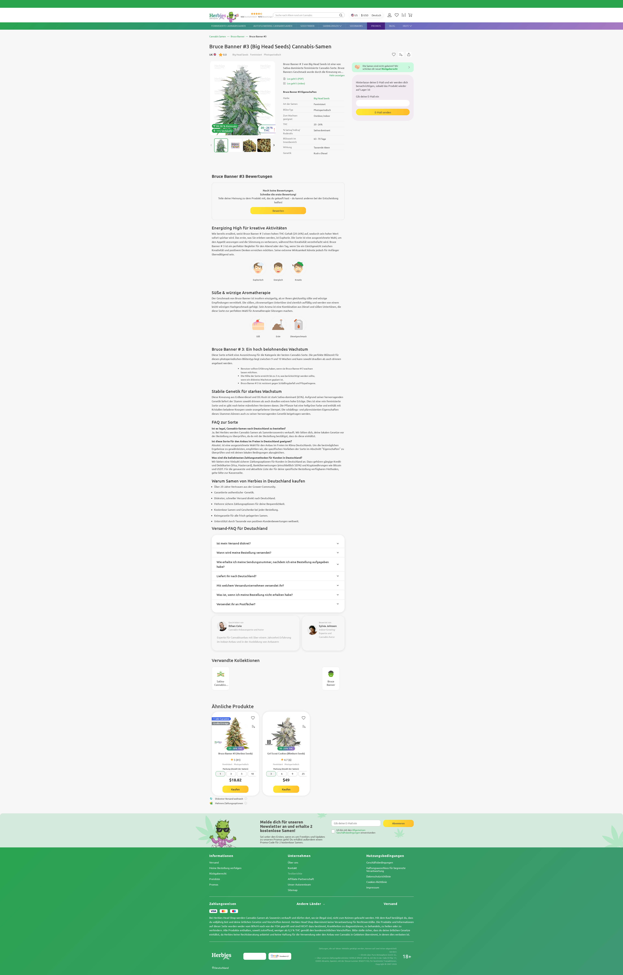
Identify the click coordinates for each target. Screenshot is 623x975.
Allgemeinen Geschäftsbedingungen (350, 831)
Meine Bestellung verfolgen (225, 867)
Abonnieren (398, 823)
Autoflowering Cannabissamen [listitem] (272, 25)
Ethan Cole (235, 626)
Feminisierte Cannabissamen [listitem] (228, 25)
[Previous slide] (211, 145)
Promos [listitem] (376, 25)
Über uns (293, 862)
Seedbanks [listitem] (356, 25)
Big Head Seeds (322, 98)
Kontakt (292, 867)
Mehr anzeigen (337, 75)
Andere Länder (309, 904)
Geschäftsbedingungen (379, 862)
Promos (213, 884)
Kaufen (235, 789)
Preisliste (214, 878)
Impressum (372, 887)
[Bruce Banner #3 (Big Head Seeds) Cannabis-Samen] (242, 98)
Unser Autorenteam (299, 884)
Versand (214, 862)
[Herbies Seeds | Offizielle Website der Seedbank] (224, 17)
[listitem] (390, 15)
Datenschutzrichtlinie (378, 876)
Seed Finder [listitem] (307, 25)
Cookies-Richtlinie (376, 881)
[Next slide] (274, 145)
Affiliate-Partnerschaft (301, 878)
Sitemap (292, 890)
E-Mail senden (383, 112)
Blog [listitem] (392, 25)
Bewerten (278, 210)
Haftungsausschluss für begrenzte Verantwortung (386, 869)
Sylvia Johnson (328, 626)
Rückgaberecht (217, 873)
